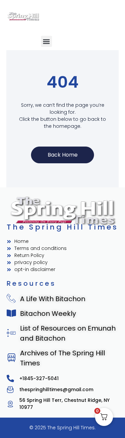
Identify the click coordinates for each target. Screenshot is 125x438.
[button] (46, 41)
